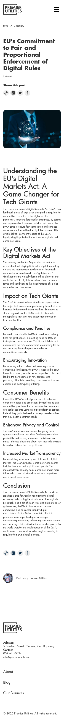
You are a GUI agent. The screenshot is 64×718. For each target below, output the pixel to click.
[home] (12, 9)
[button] (56, 9)
